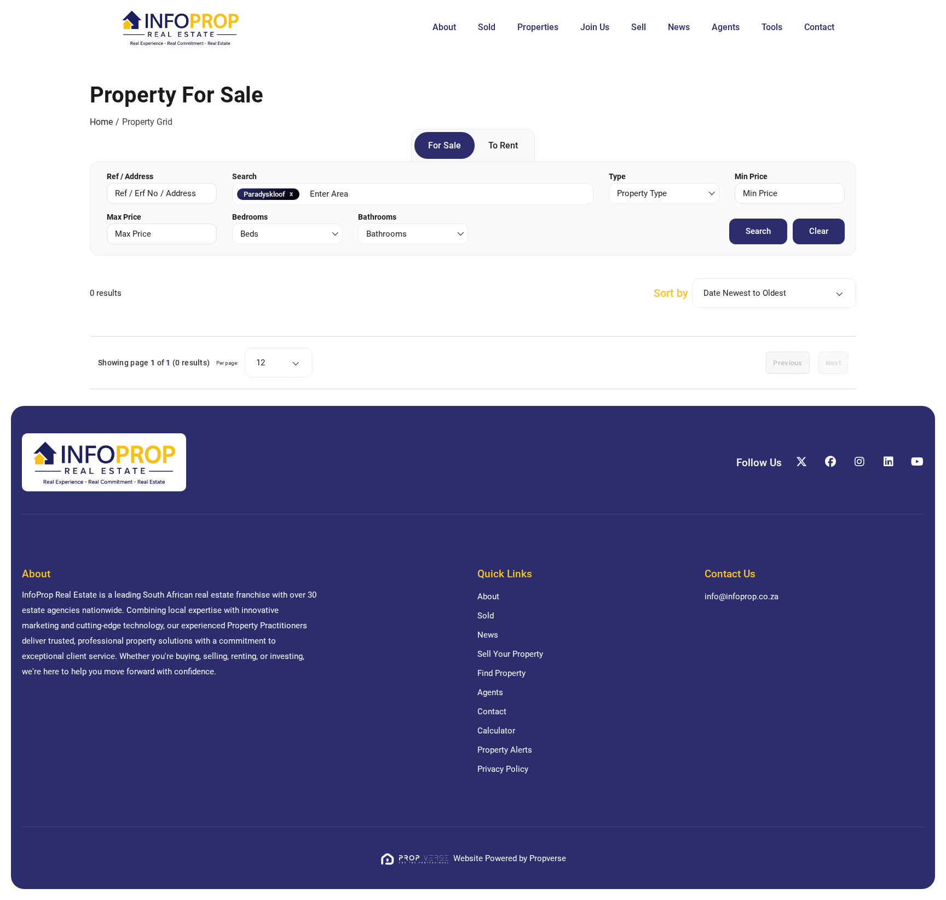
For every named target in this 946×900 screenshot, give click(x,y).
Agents (726, 27)
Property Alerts (504, 750)
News (679, 27)
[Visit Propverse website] (416, 858)
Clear (818, 231)
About (444, 27)
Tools (772, 27)
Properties (537, 27)
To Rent (503, 145)
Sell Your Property (510, 654)
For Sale (444, 145)
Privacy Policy (502, 769)
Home (101, 122)
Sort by (671, 293)
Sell (638, 27)
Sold (486, 27)
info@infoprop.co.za (741, 596)
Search (758, 231)
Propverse (547, 858)
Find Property (501, 673)
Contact (819, 27)
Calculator (496, 731)
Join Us (594, 27)
